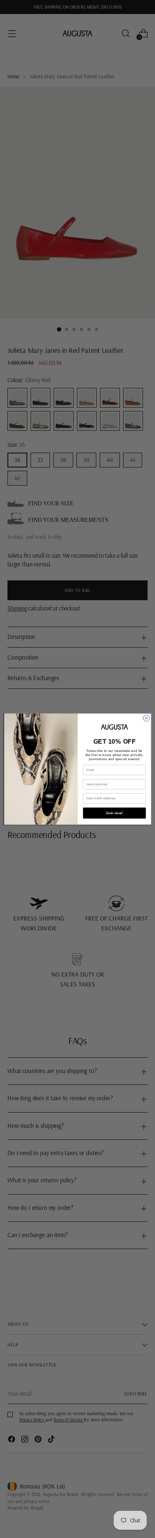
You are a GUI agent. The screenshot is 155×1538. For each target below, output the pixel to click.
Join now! (114, 813)
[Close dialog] (146, 718)
